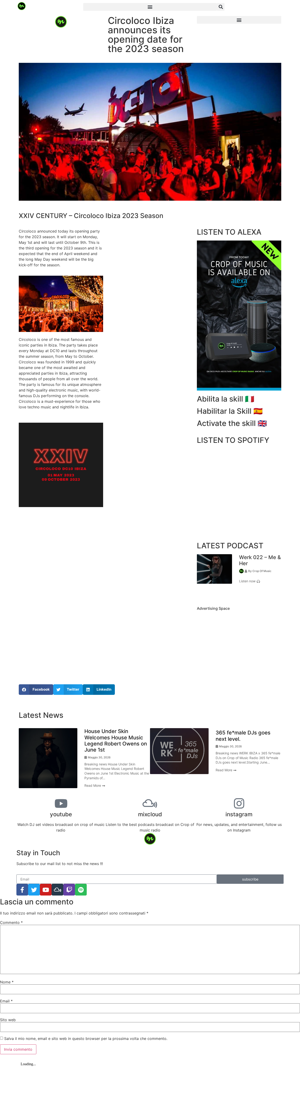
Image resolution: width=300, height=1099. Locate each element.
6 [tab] (167, 791)
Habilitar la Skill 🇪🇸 (230, 411)
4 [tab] (153, 791)
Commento (11, 922)
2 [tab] (239, 593)
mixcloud (150, 814)
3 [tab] (246, 593)
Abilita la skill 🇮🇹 (225, 398)
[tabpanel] (239, 569)
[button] (150, 7)
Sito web (8, 1020)
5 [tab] (160, 791)
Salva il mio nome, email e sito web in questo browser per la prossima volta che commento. (85, 1038)
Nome (7, 982)
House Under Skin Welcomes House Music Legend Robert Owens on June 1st (115, 740)
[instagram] (239, 803)
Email (6, 1001)
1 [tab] (232, 593)
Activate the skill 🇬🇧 (232, 423)
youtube (61, 814)
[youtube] (61, 803)
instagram (238, 814)
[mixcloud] (150, 803)
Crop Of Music (261, 571)
